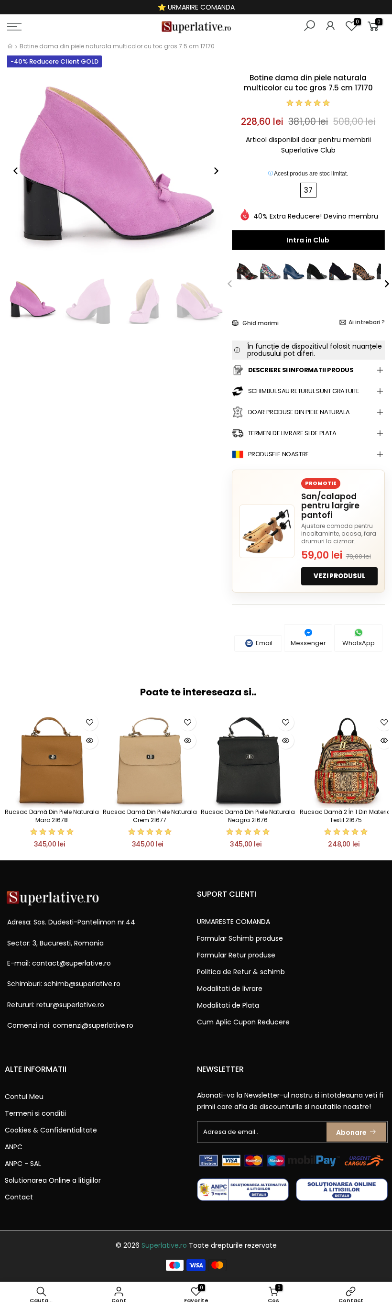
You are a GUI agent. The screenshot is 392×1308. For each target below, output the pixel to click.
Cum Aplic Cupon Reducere (243, 1022)
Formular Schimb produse (240, 938)
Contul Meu (24, 1096)
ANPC (13, 1147)
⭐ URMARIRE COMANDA (196, 7)
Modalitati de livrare (229, 988)
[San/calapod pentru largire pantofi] (266, 531)
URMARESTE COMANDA (233, 921)
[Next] (211, 171)
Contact (19, 1197)
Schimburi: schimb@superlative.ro (63, 984)
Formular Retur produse (236, 955)
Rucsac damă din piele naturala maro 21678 (52, 816)
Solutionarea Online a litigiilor (53, 1180)
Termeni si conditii (35, 1113)
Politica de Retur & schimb (241, 972)
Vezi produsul (339, 576)
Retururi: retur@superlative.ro (55, 1005)
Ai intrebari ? (366, 322)
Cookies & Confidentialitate (51, 1130)
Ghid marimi (260, 323)
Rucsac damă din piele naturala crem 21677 (150, 816)
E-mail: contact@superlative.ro (59, 963)
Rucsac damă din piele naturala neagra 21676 (248, 816)
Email (263, 643)
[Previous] (20, 171)
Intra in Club (308, 240)
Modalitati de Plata (228, 1005)
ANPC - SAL (23, 1163)
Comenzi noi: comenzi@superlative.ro (70, 1025)
